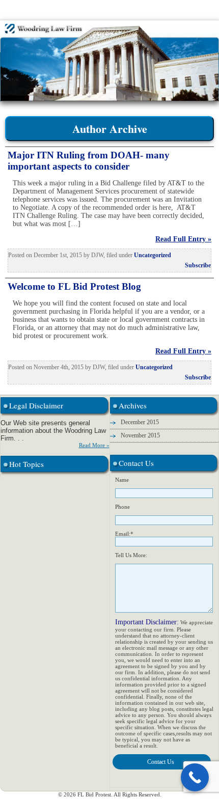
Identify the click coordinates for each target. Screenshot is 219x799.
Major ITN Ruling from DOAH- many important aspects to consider (89, 161)
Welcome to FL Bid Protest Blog (74, 286)
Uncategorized (152, 255)
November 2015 (140, 435)
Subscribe (198, 265)
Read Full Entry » (183, 239)
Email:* (124, 534)
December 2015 (140, 422)
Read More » (94, 445)
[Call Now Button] (195, 777)
